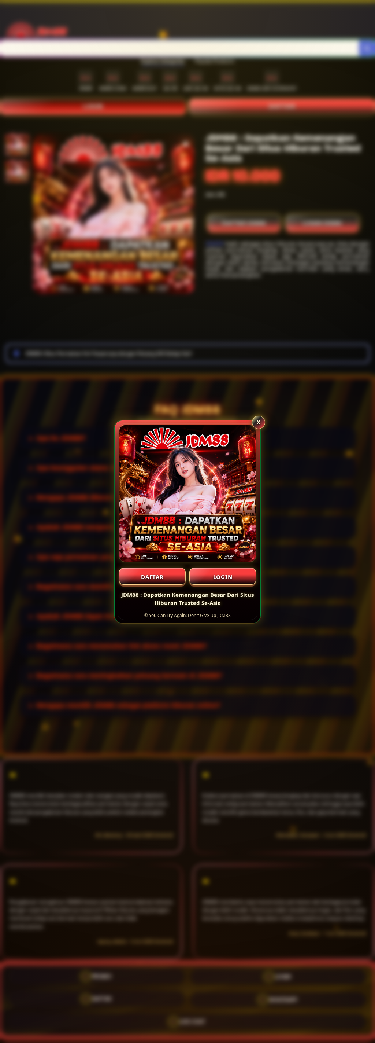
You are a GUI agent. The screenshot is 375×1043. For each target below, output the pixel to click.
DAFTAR (152, 576)
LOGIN (223, 576)
